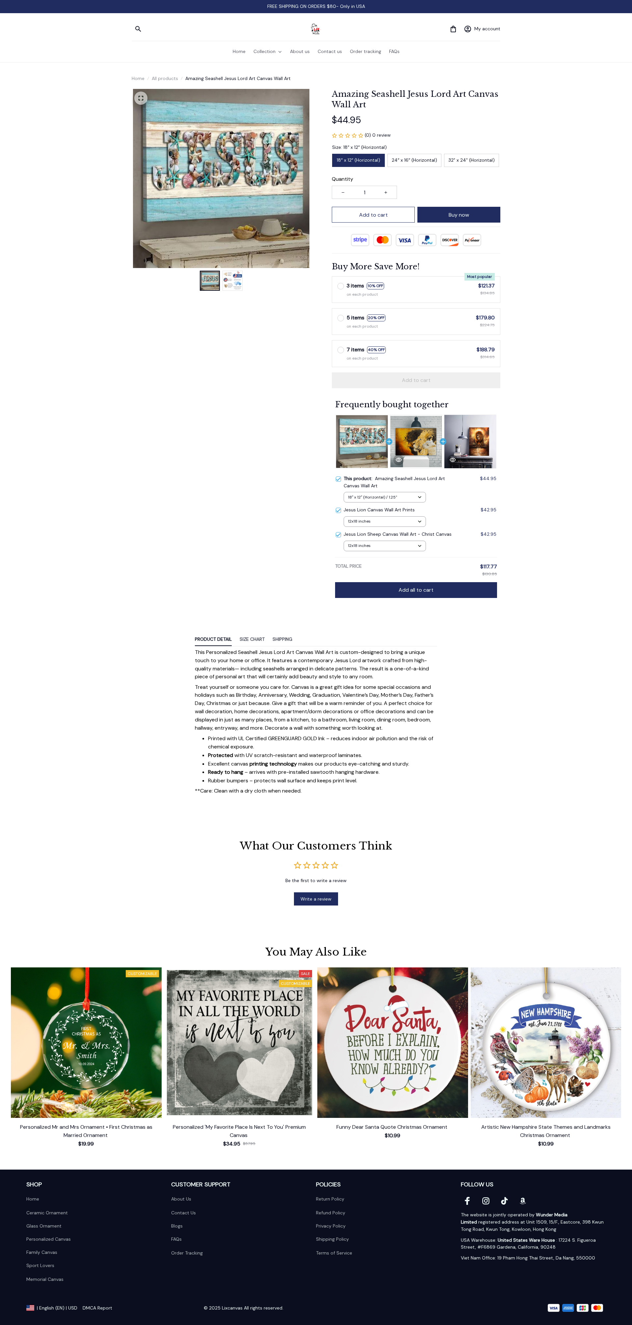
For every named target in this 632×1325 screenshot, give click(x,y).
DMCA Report (97, 1308)
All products (165, 78)
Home (138, 78)
